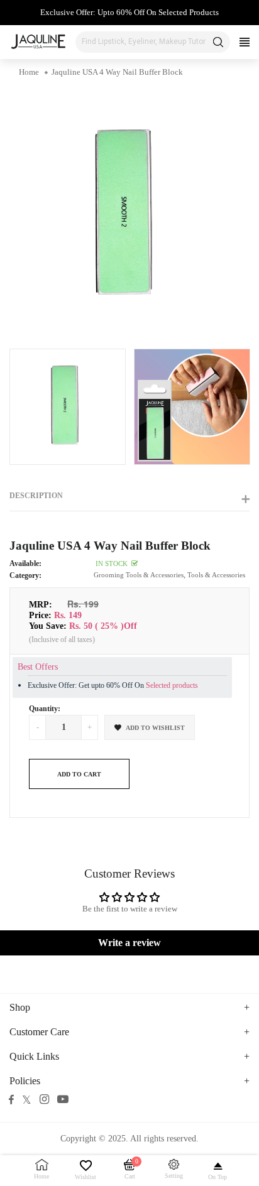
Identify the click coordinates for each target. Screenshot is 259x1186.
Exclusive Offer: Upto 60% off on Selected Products (129, 12)
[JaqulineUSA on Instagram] (44, 1099)
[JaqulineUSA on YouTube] (63, 1099)
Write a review (129, 942)
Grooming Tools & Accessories (139, 575)
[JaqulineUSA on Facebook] (11, 1099)
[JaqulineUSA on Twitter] (26, 1099)
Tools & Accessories (216, 575)
